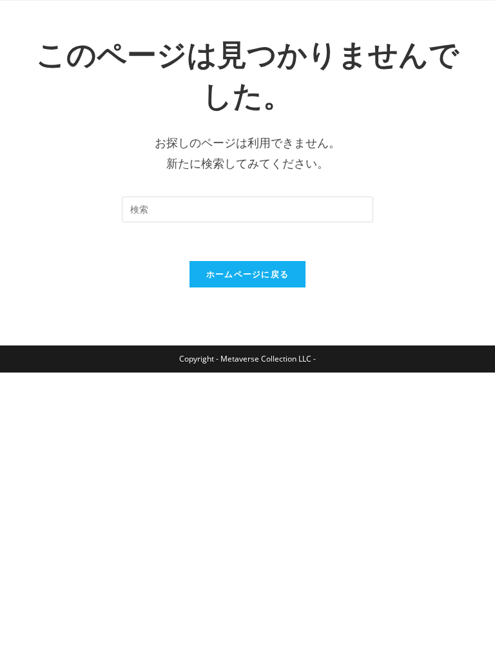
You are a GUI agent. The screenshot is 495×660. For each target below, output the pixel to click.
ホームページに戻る (247, 274)
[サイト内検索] (247, 208)
